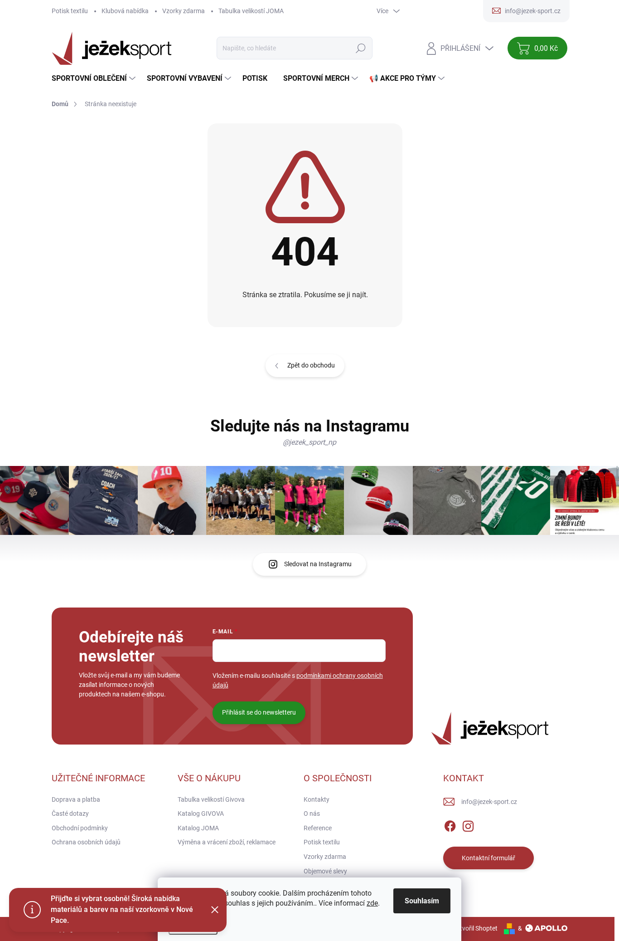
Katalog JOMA (198, 828)
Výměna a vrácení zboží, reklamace (227, 842)
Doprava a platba (76, 799)
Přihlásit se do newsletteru (259, 712)
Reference (318, 828)
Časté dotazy (70, 813)
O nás (312, 813)
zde (372, 903)
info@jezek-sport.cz (489, 801)
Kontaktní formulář (488, 858)
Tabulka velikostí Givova (211, 799)
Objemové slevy (325, 871)
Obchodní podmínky (80, 828)
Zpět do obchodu (311, 365)
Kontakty (316, 799)
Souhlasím (422, 901)
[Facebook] (450, 824)
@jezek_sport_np (309, 442)
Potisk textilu (70, 11)
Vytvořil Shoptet (475, 928)
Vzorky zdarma (183, 11)
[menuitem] (95, 78)
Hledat (361, 48)
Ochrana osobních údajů (86, 842)
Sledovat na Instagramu (318, 564)
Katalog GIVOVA (201, 813)
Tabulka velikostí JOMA (251, 11)
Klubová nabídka (125, 11)
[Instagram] (468, 824)
